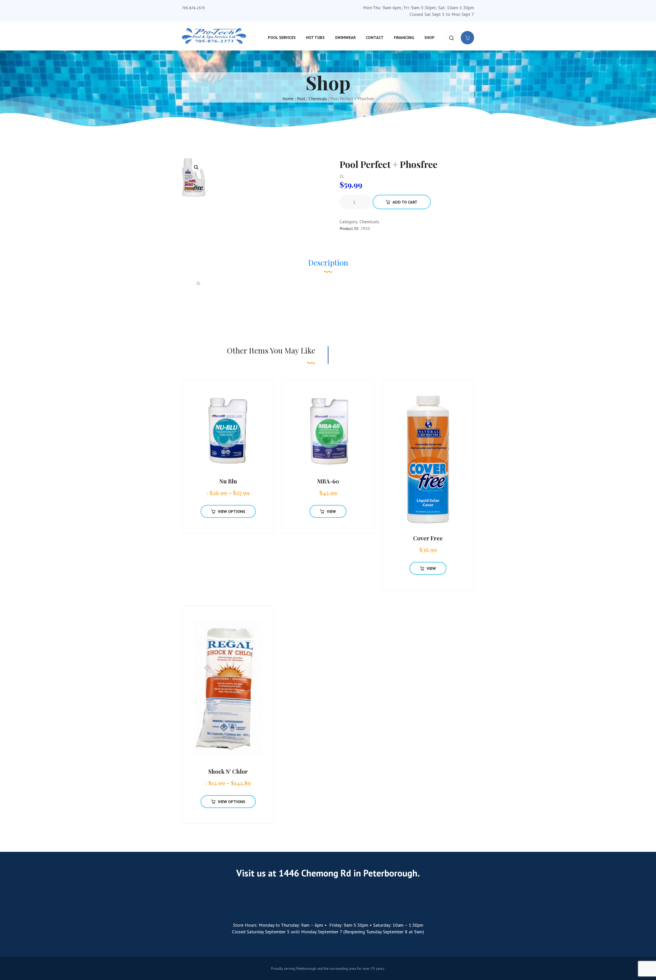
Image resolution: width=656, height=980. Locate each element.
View (331, 511)
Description (328, 262)
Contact (375, 37)
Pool (301, 99)
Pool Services (282, 37)
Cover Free (428, 538)
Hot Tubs (315, 37)
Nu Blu (228, 481)
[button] (196, 167)
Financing (404, 37)
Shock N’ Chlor (228, 771)
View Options (231, 511)
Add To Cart (405, 202)
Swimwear (345, 37)
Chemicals (318, 99)
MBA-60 (328, 481)
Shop (429, 37)
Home (287, 99)
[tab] (328, 265)
